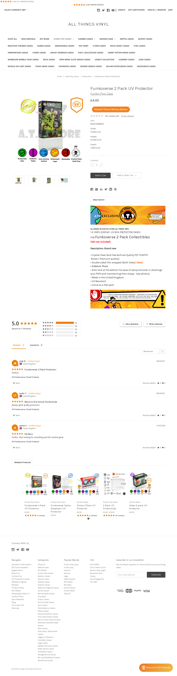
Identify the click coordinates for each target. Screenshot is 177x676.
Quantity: (94, 160)
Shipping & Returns (21, 593)
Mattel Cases (127, 39)
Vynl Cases (139, 46)
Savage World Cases (91, 66)
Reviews (15, 585)
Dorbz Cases (43, 46)
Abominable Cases (64, 46)
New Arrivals (28, 39)
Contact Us (17, 576)
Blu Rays (68, 585)
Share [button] (17, 383)
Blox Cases (49, 59)
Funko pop (69, 567)
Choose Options (114, 486)
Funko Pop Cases (63, 39)
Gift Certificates (136, 10)
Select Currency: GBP (15, 10)
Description (98, 199)
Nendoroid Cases (146, 66)
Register (161, 10)
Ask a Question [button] (132, 324)
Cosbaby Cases (126, 59)
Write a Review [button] (155, 324)
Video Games (69, 579)
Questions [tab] (34, 345)
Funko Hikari (69, 591)
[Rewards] (156, 668)
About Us (16, 573)
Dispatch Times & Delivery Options (110, 109)
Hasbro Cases (85, 39)
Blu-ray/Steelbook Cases (119, 66)
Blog (14, 602)
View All (67, 593)
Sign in (151, 10)
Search (121, 10)
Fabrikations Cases (18, 52)
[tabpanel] (36, 493)
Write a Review (127, 116)
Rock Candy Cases (119, 46)
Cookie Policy (17, 596)
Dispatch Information (21, 564)
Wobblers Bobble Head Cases (23, 59)
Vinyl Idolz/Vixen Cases (90, 52)
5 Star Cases (99, 46)
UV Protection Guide (20, 579)
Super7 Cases (145, 39)
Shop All (12, 39)
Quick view (36, 481)
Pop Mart (83, 46)
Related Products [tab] (22, 462)
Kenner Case (107, 39)
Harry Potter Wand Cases (121, 52)
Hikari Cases (39, 52)
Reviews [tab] (17, 345)
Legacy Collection (104, 59)
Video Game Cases (44, 66)
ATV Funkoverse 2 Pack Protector (25, 377)
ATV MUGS (44, 39)
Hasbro (67, 570)
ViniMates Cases (67, 66)
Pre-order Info (18, 605)
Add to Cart (36, 486)
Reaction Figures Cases (20, 46)
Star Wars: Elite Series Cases (74, 59)
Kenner (67, 573)
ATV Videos (16, 591)
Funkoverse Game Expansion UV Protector (61, 508)
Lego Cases (144, 59)
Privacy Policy (18, 588)
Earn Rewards (18, 599)
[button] (159, 383)
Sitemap (15, 608)
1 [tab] (88, 519)
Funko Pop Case (71, 564)
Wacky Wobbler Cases (62, 52)
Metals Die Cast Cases (19, 66)
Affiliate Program (19, 582)
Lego (66, 576)
